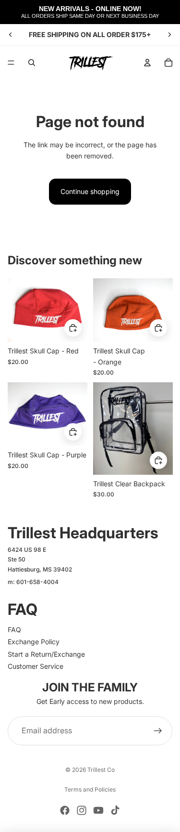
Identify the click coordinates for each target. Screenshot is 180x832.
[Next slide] (169, 34)
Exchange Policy (34, 641)
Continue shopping (90, 191)
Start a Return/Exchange (46, 654)
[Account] (147, 62)
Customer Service (35, 666)
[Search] (31, 62)
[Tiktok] (115, 810)
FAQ (14, 629)
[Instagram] (81, 810)
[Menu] (11, 63)
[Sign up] (158, 731)
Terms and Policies (90, 789)
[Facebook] (65, 810)
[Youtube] (98, 810)
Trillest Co (101, 769)
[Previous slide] (10, 34)
